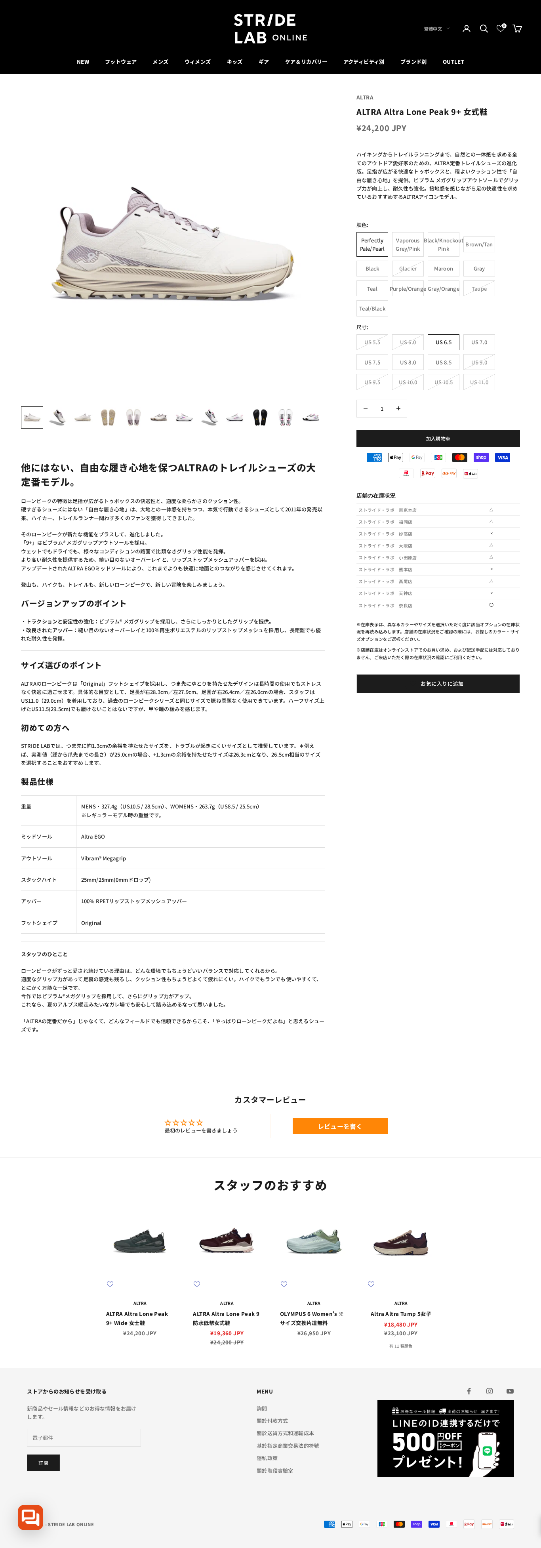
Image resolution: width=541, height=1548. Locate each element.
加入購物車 (438, 438)
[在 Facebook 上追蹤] (469, 1391)
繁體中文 (433, 28)
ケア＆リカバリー (306, 61)
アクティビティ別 (364, 61)
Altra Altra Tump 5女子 (401, 1313)
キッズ (235, 61)
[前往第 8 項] (209, 417)
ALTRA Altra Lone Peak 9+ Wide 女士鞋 (137, 1318)
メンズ (160, 61)
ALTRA (364, 97)
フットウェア (121, 61)
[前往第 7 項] (184, 417)
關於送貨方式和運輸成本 (285, 1433)
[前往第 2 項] (57, 417)
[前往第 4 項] (108, 417)
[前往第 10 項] (260, 417)
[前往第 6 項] (159, 417)
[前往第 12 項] (311, 417)
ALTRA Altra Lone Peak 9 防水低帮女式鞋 (226, 1318)
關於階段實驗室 (275, 1470)
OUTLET (453, 61)
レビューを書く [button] (340, 1126)
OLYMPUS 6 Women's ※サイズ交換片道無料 (312, 1318)
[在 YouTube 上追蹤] (510, 1391)
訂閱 (43, 1462)
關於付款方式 (272, 1420)
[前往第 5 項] (133, 417)
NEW (83, 61)
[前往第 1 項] (32, 417)
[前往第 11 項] (285, 417)
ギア (264, 61)
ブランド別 (413, 61)
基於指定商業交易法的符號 (288, 1445)
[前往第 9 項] (235, 417)
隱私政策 (267, 1458)
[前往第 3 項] (83, 417)
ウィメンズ (198, 61)
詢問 (262, 1408)
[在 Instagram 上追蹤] (489, 1391)
